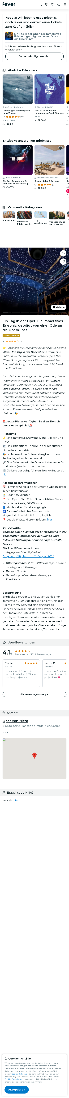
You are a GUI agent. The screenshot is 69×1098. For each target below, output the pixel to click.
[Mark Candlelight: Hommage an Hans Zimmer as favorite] (28, 78)
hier (5, 474)
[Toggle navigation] (65, 4)
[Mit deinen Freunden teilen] (63, 253)
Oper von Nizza (15, 721)
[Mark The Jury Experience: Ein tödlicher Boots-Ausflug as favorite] (28, 148)
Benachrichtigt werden (34, 56)
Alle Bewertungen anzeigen (34, 694)
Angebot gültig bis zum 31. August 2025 (28, 556)
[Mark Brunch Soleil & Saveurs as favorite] (60, 148)
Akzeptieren (16, 1089)
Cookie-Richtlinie (19, 1074)
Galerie (60, 307)
